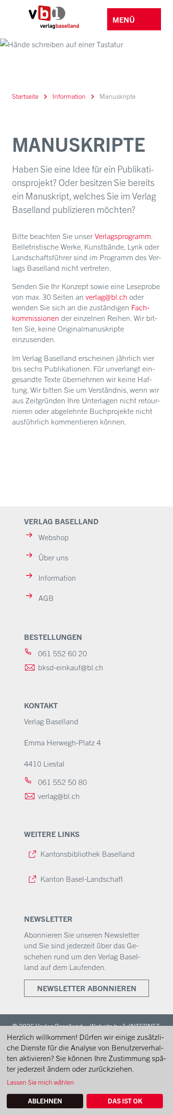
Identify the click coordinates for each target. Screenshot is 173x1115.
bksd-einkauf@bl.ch (70, 667)
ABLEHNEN (45, 1100)
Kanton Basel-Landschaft (81, 878)
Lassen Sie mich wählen (40, 1081)
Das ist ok (125, 1100)
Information (69, 96)
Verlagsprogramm (123, 235)
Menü (123, 19)
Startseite (25, 96)
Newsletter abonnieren (86, 988)
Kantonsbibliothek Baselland (87, 853)
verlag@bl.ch (106, 296)
